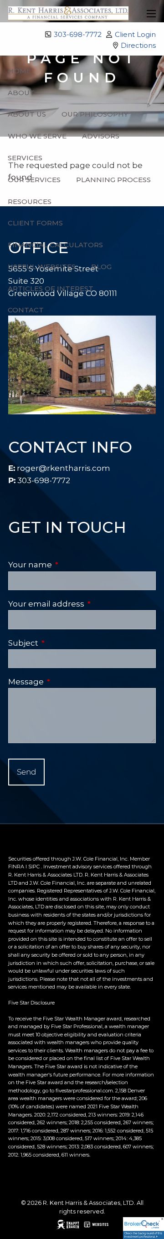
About (21, 92)
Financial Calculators (55, 244)
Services (25, 157)
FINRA (16, 866)
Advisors (100, 136)
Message (67, 681)
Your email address (82, 603)
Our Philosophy (95, 114)
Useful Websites (42, 266)
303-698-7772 (78, 34)
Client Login (135, 34)
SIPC (34, 866)
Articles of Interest (50, 288)
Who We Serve (37, 136)
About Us (27, 114)
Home (19, 70)
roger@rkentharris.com (63, 468)
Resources (29, 201)
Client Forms (35, 223)
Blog (101, 266)
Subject (65, 643)
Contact (26, 310)
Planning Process (113, 179)
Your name (71, 564)
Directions (138, 45)
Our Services (34, 179)
